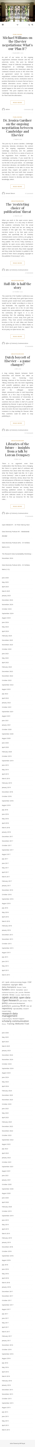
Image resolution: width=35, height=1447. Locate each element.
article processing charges (18, 982)
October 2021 (6, 707)
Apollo (7, 982)
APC (3, 982)
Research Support (18, 1019)
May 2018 (5, 819)
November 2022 (7, 676)
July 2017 (5, 859)
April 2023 (5, 662)
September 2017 (7, 850)
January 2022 (6, 703)
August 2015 (6, 952)
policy (5, 1003)
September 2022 (7, 685)
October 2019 (6, 756)
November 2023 (7, 645)
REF (31, 1006)
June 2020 (5, 743)
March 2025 (6, 591)
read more (17, 102)
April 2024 (5, 631)
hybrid (26, 990)
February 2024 (7, 636)
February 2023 (7, 667)
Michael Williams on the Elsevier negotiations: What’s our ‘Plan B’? (17, 43)
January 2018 (6, 832)
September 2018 (7, 801)
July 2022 (5, 694)
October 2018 (6, 796)
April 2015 (5, 970)
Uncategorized (17, 201)
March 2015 (6, 975)
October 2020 (6, 729)
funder (24, 987)
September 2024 (7, 613)
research (26, 1009)
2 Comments (29, 273)
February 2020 (7, 752)
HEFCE (12, 990)
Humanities (19, 990)
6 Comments (29, 346)
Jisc (17, 992)
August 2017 (6, 854)
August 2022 (6, 689)
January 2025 (6, 595)
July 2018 (5, 810)
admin (8, 109)
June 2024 (5, 622)
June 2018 (5, 814)
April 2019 (5, 774)
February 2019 (7, 783)
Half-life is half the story (17, 286)
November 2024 (7, 604)
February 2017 (7, 881)
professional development (17, 1003)
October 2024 (6, 609)
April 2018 (5, 823)
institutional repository (8, 992)
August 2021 (6, 716)
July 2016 (5, 908)
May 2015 (5, 966)
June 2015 (5, 961)
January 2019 (6, 787)
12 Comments (28, 433)
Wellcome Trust (22, 1024)
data (20, 984)
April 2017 (5, 872)
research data (6, 1011)
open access (10, 997)
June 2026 (5, 578)
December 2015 (7, 935)
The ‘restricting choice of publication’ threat (17, 208)
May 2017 (5, 868)
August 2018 (6, 805)
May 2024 (5, 627)
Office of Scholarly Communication (17, 270)
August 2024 (6, 618)
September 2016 (7, 899)
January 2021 (6, 725)
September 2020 (7, 734)
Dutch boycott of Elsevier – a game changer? (17, 361)
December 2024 (7, 600)
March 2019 (6, 778)
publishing (16, 1006)
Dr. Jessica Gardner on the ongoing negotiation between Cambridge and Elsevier (17, 127)
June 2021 (5, 720)
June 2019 (5, 765)
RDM (27, 1006)
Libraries (5, 995)
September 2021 (7, 711)
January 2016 (6, 930)
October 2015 (6, 943)
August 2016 (6, 903)
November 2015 (7, 939)
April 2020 (5, 747)
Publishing (17, 34)
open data (24, 997)
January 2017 (6, 885)
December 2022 (7, 671)
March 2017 (6, 877)
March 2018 (6, 827)
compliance (6, 985)
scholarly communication (15, 1021)
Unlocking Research (17, 9)
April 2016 (5, 917)
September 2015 (7, 948)
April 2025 (5, 587)
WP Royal (22, 1443)
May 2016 (5, 912)
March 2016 (6, 921)
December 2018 (7, 792)
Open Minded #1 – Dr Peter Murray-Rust (16, 525)
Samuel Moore (10, 193)
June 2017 (5, 863)
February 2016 (7, 926)
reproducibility (17, 1009)
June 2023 (5, 653)
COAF (29, 982)
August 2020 (6, 738)
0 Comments (29, 193)
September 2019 (7, 761)
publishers (6, 1006)
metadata (17, 995)
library (11, 995)
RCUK (23, 1006)
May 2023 (5, 658)
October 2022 (6, 680)
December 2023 (7, 640)
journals (21, 992)
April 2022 (5, 698)
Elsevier (19, 987)
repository (7, 1008)
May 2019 (5, 769)
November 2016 (7, 890)
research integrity (7, 1018)
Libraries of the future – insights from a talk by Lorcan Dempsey (17, 449)
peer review (23, 1001)
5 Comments (29, 516)
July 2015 (5, 957)
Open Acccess (25, 995)
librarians (27, 992)
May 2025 (5, 582)
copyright (14, 985)
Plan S (30, 1001)
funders (6, 989)
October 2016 (6, 894)
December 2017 (7, 836)
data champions (9, 987)
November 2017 (7, 841)
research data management (10, 1014)
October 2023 (6, 649)
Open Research (10, 1000)
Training (10, 1024)
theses (4, 1024)
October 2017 (6, 845)
